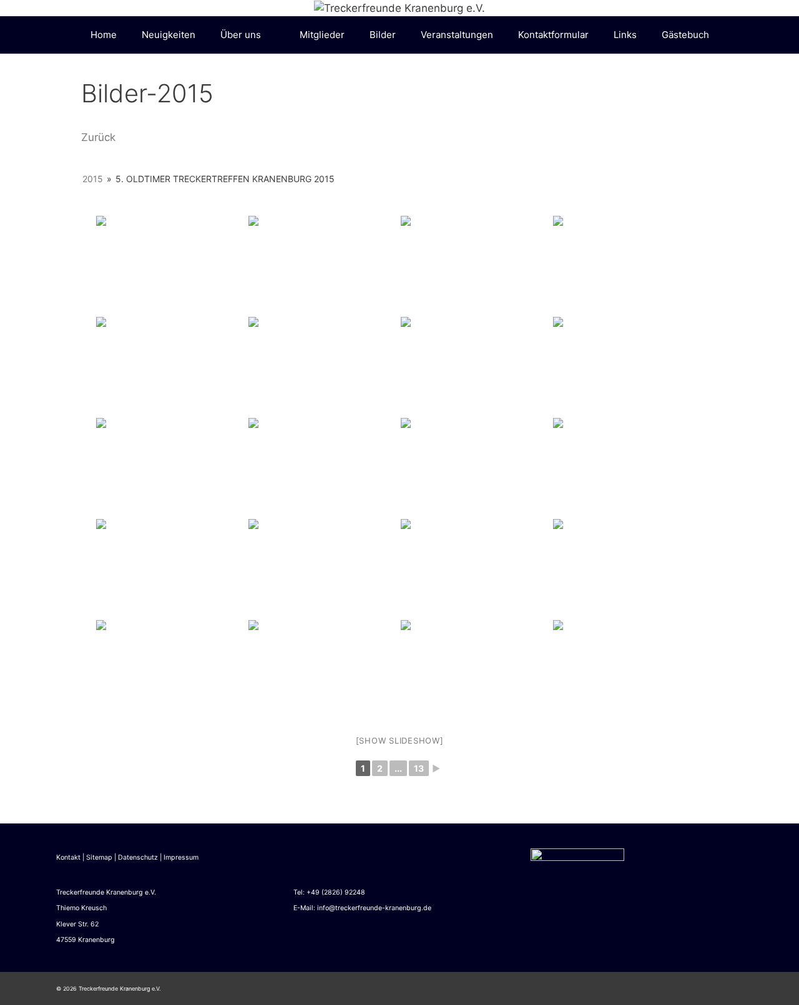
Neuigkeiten (168, 35)
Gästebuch (685, 35)
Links (625, 35)
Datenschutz (138, 857)
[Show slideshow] (400, 740)
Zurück (98, 137)
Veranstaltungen (457, 35)
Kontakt (68, 857)
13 (419, 768)
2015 (92, 178)
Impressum (181, 857)
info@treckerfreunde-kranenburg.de (374, 908)
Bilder (383, 35)
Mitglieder (322, 35)
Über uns (240, 35)
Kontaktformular (553, 35)
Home (104, 35)
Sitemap (99, 857)
